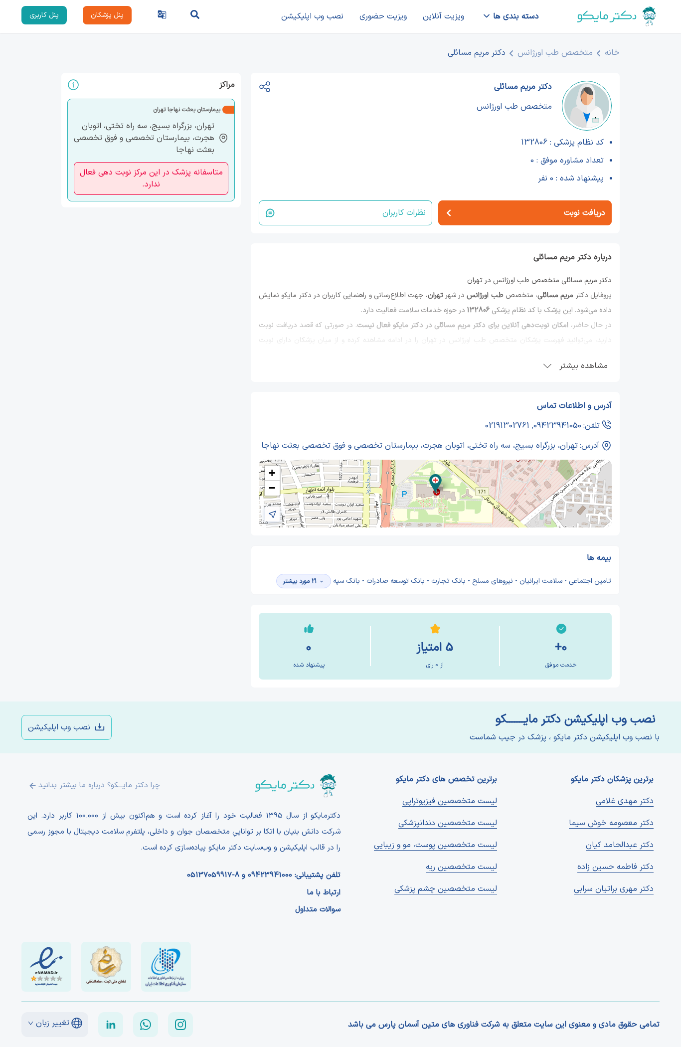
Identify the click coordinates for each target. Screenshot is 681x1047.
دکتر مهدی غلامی (625, 801)
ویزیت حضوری (383, 16)
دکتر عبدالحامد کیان (620, 845)
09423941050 (557, 426)
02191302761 (507, 426)
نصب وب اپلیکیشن (312, 16)
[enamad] (46, 967)
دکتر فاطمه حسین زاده (615, 867)
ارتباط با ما (323, 892)
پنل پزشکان (107, 15)
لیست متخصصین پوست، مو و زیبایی (435, 845)
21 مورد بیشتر (300, 581)
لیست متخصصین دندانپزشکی (447, 823)
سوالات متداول (317, 909)
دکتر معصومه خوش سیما (611, 823)
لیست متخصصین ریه (461, 867)
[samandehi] (106, 967)
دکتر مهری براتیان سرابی (614, 889)
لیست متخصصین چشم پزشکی (445, 889)
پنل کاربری (44, 15)
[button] (435, 483)
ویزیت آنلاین (443, 16)
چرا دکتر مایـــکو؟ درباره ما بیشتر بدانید (99, 785)
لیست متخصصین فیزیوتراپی (449, 801)
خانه (612, 53)
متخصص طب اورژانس (555, 53)
